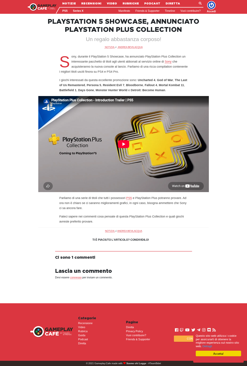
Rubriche (131, 3)
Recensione (85, 323)
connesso (76, 277)
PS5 (65, 10)
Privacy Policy (134, 331)
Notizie (69, 3)
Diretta (173, 3)
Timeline (170, 10)
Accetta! (218, 353)
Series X (78, 10)
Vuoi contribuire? (190, 10)
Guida (81, 335)
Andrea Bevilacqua (130, 47)
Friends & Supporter (147, 10)
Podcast (152, 3)
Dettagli (207, 346)
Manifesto (124, 10)
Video (112, 3)
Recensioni (91, 3)
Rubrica (83, 331)
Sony (168, 61)
